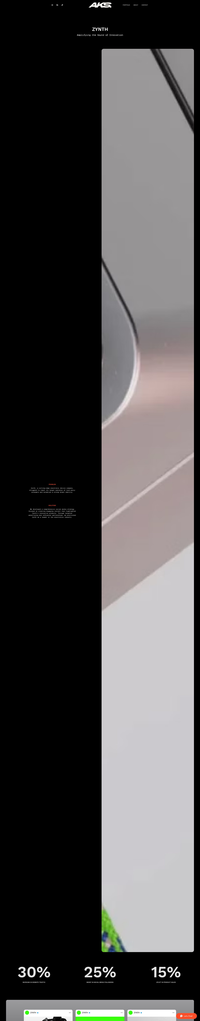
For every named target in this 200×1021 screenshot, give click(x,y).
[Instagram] (52, 5)
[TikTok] (62, 5)
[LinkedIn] (57, 5)
